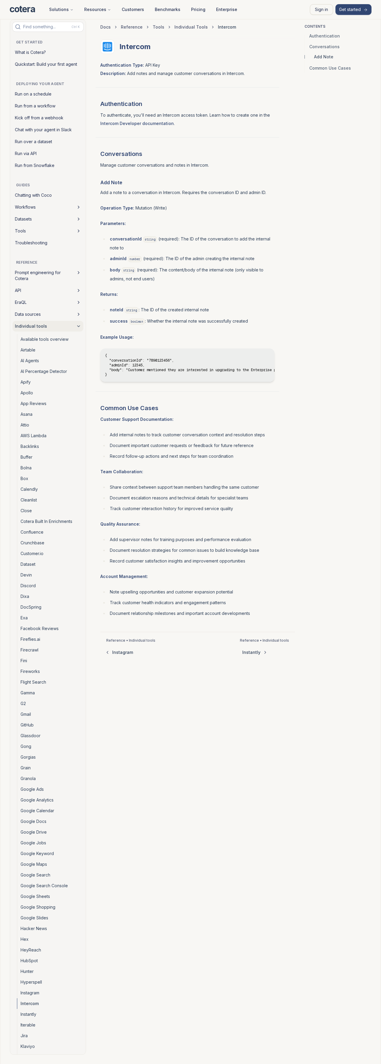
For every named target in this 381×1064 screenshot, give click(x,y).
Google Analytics (37, 799)
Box (24, 478)
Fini (24, 660)
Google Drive (34, 832)
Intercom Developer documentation (137, 123)
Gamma (28, 692)
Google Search (35, 874)
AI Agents (30, 360)
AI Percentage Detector (44, 371)
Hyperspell (31, 982)
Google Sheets (35, 896)
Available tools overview (44, 339)
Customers (133, 9)
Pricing (198, 9)
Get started (350, 9)
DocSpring (31, 607)
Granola (28, 778)
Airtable (28, 349)
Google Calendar (37, 810)
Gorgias (28, 757)
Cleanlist (29, 499)
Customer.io (32, 553)
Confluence (32, 532)
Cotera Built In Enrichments (46, 521)
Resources (95, 9)
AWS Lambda (33, 435)
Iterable (28, 1024)
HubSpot (29, 960)
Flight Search (33, 682)
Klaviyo (28, 1046)
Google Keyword (37, 853)
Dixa (25, 596)
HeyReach (31, 949)
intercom (227, 26)
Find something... (51, 26)
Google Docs (33, 821)
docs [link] (105, 26)
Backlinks (30, 446)
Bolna (26, 467)
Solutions (59, 9)
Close (26, 510)
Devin (26, 574)
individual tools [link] (191, 26)
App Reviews (33, 403)
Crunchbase (32, 542)
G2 (23, 703)
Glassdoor (30, 735)
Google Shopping (38, 907)
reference (132, 26)
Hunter (27, 971)
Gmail (26, 714)
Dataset (28, 564)
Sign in (321, 9)
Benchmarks (167, 9)
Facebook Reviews (40, 628)
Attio (25, 424)
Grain (26, 767)
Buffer (26, 457)
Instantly (28, 1014)
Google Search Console (44, 885)
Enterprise (226, 9)
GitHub (27, 724)
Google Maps (34, 864)
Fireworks (30, 671)
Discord (28, 585)
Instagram (30, 992)
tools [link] (158, 26)
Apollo (27, 392)
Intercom (30, 1003)
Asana (26, 414)
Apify (26, 382)
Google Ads (32, 789)
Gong (26, 746)
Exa (24, 617)
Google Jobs (33, 842)
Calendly (29, 489)
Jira (24, 1035)
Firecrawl (29, 649)
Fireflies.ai (30, 639)
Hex (25, 939)
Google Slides (34, 917)
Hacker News (34, 928)
